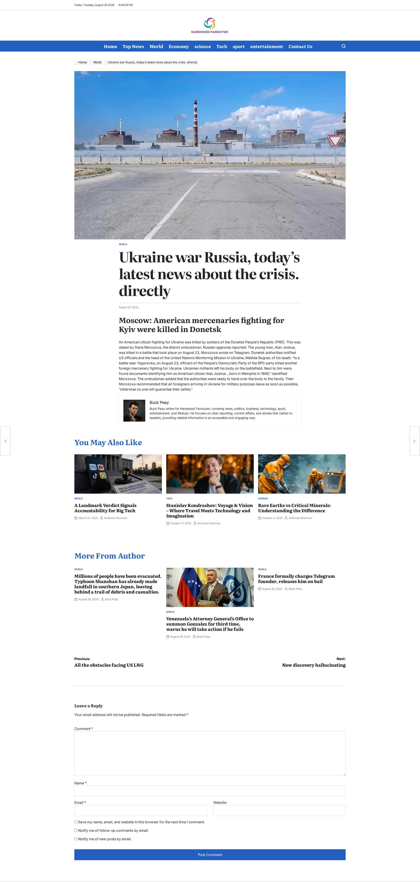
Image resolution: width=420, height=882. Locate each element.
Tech (221, 46)
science (202, 46)
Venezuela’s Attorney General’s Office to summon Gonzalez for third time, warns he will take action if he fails (210, 623)
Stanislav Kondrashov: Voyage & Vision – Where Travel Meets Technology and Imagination (209, 510)
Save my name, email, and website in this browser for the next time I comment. (141, 822)
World (156, 46)
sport (239, 46)
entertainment (266, 46)
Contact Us (300, 46)
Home (110, 46)
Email (80, 802)
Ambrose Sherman (115, 518)
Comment (83, 728)
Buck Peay (111, 599)
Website (219, 802)
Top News (133, 46)
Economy (179, 46)
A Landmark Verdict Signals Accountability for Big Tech (105, 508)
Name (80, 783)
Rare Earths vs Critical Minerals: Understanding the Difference (294, 508)
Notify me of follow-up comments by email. (113, 830)
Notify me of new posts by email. (104, 839)
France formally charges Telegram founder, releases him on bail (296, 578)
